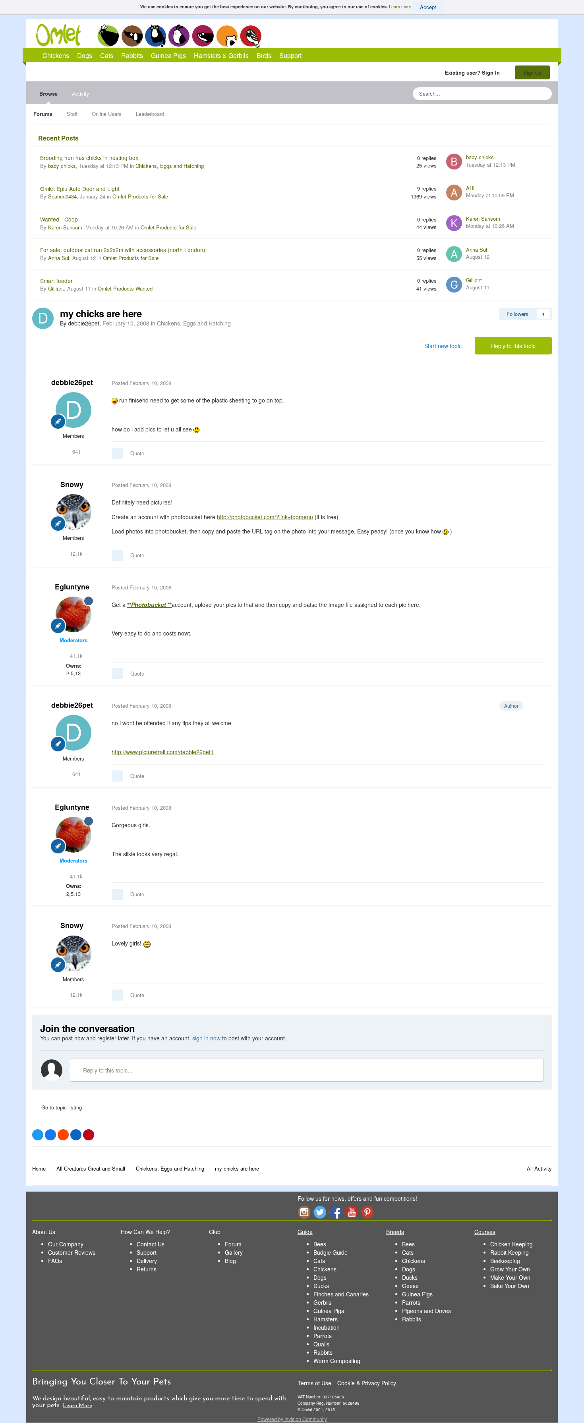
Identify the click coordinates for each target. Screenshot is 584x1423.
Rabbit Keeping (509, 1252)
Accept (428, 7)
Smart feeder (56, 281)
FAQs (55, 1261)
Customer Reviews (71, 1252)
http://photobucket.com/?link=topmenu (265, 517)
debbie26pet (72, 382)
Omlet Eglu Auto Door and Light (80, 189)
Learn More (77, 1406)
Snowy (71, 484)
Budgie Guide (330, 1252)
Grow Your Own (510, 1269)
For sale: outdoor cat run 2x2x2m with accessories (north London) (122, 250)
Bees (319, 1244)
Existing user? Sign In (474, 72)
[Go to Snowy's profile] (73, 512)
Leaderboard (150, 113)
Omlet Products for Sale (140, 196)
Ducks (321, 1286)
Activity (80, 93)
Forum (233, 1244)
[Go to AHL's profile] (454, 192)
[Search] (543, 93)
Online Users (107, 113)
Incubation (326, 1327)
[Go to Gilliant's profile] (454, 285)
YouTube (351, 1212)
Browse (48, 93)
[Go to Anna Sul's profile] (454, 254)
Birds (250, 36)
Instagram (304, 1212)
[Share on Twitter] (37, 1134)
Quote (137, 453)
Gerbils (322, 1302)
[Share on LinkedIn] (75, 1134)
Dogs (132, 35)
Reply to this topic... (106, 1070)
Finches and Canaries (341, 1294)
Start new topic (443, 346)
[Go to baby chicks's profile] (454, 161)
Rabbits (179, 35)
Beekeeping (505, 1261)
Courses (484, 1232)
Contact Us (150, 1244)
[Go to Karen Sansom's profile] (454, 223)
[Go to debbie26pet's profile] (43, 318)
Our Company (65, 1244)
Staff (72, 113)
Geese (410, 1286)
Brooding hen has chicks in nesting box (89, 158)
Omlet (62, 35)
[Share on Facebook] (50, 1134)
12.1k (75, 553)
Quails (321, 1344)
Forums (42, 113)
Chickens (108, 35)
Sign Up (532, 72)
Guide (305, 1232)
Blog (230, 1261)
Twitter (319, 1212)
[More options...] (537, 383)
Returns (147, 1269)
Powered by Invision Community (292, 1418)
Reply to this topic (513, 346)
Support (290, 55)
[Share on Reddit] (63, 1134)
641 (76, 451)
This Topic (513, 93)
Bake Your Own (509, 1286)
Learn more (400, 6)
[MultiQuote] (117, 453)
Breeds (395, 1232)
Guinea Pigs (203, 35)
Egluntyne (72, 587)
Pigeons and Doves (426, 1311)
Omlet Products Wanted (125, 288)
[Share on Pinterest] (88, 1134)
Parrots (322, 1336)
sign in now (206, 1038)
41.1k (75, 655)
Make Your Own (510, 1277)
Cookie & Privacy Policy (366, 1383)
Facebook (335, 1212)
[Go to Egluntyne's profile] (73, 614)
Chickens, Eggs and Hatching (169, 165)
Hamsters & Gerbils (221, 55)
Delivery (147, 1261)
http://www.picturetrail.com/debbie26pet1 (163, 752)
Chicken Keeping (511, 1244)
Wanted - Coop (59, 219)
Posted (141, 383)
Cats (155, 35)
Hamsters (325, 1319)
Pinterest (367, 1212)
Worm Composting (336, 1361)
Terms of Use (314, 1383)
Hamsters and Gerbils (227, 35)
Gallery (234, 1252)
